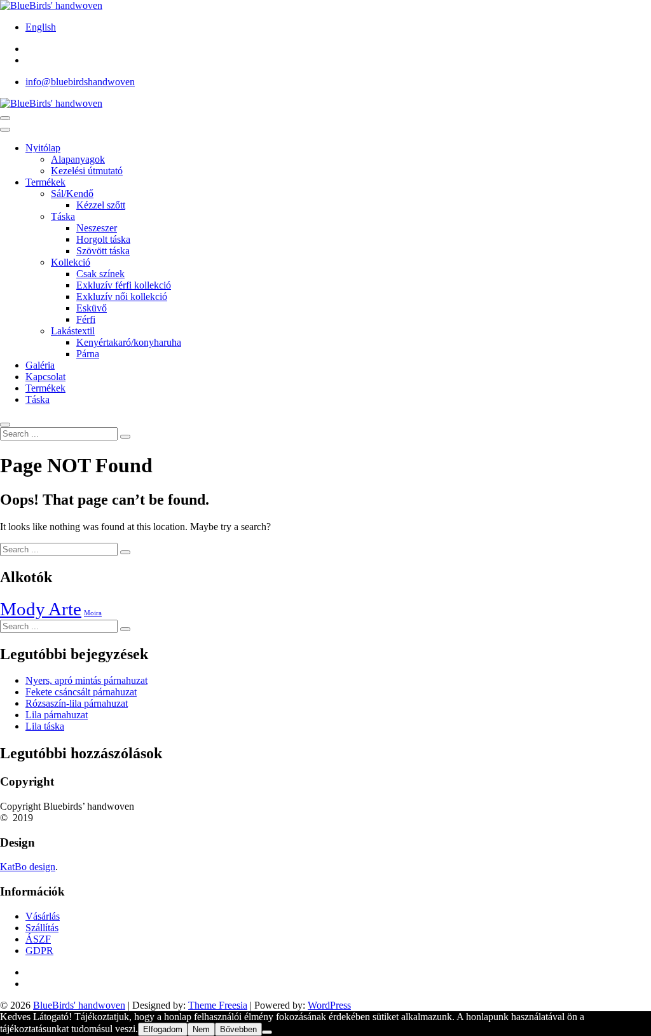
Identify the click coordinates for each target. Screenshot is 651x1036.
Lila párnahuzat (56, 714)
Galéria (40, 365)
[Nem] (267, 1032)
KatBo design (27, 866)
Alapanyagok (78, 159)
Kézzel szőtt (100, 205)
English (40, 27)
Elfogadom (162, 1029)
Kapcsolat (45, 376)
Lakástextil (73, 330)
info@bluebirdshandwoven (80, 81)
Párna (87, 353)
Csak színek (100, 273)
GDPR (39, 950)
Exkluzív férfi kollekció (123, 285)
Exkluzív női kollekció (121, 296)
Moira (93, 613)
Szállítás (41, 927)
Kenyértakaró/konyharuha (128, 342)
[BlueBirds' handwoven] (51, 103)
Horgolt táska (103, 239)
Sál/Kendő (72, 193)
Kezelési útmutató (87, 170)
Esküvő (91, 308)
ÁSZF (38, 939)
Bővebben (238, 1029)
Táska (63, 216)
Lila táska (44, 726)
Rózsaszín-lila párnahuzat (76, 703)
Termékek (45, 182)
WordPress (329, 1005)
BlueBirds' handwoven (79, 1005)
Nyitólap (42, 147)
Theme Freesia (217, 1005)
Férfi (85, 319)
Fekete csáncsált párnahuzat (81, 691)
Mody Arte (40, 609)
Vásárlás (42, 916)
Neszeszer (96, 227)
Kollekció (70, 262)
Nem (201, 1029)
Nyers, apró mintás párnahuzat (86, 680)
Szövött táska (103, 250)
